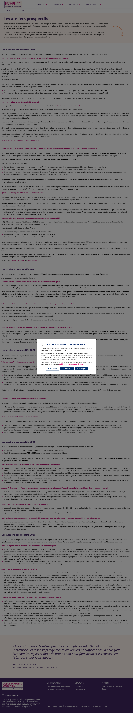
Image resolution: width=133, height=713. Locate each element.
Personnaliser (52, 369)
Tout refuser (67, 369)
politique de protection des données (71, 364)
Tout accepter (81, 369)
